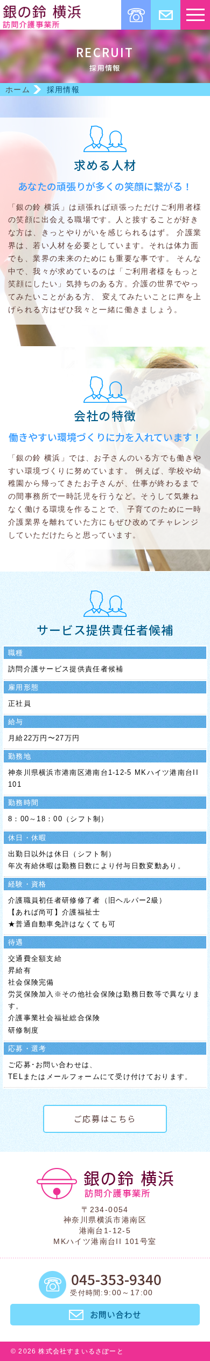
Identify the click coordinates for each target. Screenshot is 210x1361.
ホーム (17, 89)
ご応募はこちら (105, 1118)
